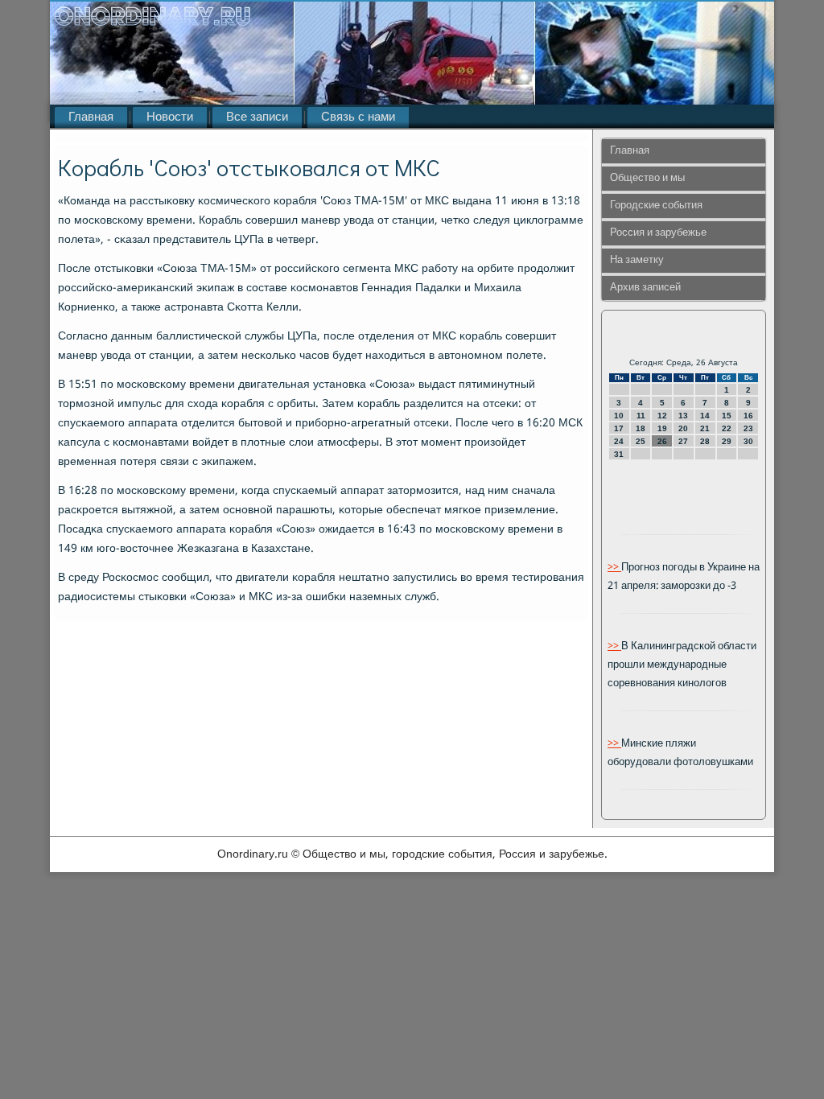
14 (705, 415)
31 (619, 454)
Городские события (656, 205)
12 (662, 415)
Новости (169, 117)
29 (726, 441)
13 (683, 415)
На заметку (637, 260)
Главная (90, 117)
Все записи (257, 117)
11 (641, 415)
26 (662, 441)
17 (619, 428)
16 (748, 415)
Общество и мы (647, 178)
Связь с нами (358, 117)
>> (614, 567)
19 (662, 428)
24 (619, 441)
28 (705, 441)
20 (683, 428)
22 (726, 428)
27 (683, 441)
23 (748, 428)
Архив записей (645, 287)
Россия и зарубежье (658, 233)
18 (640, 428)
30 (748, 441)
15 (726, 415)
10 (619, 415)
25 (640, 441)
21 (705, 428)
